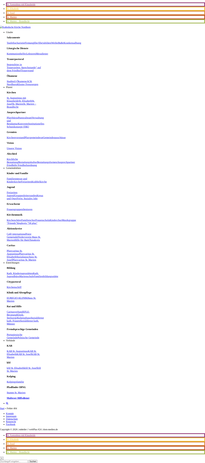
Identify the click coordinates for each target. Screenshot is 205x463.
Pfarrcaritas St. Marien (24, 259)
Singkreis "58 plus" (27, 223)
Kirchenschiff (14, 287)
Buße (61, 42)
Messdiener (42, 53)
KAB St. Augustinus (17, 351)
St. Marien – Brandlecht (18, 21)
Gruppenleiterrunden (25, 195)
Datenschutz (12, 419)
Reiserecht (11, 421)
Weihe (54, 42)
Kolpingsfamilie (15, 381)
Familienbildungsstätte (46, 276)
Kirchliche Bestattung (12, 161)
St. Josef (11, 13)
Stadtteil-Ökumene (17, 81)
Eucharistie (19, 42)
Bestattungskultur (27, 162)
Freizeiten (26, 181)
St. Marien (12, 17)
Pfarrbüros (12, 117)
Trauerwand (27, 70)
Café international (16, 234)
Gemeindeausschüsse (54, 137)
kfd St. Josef (30, 368)
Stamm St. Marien (16, 392)
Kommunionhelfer (16, 53)
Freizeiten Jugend (12, 194)
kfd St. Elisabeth (15, 368)
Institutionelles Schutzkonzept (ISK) (25, 125)
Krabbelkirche (39, 181)
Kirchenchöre (14, 220)
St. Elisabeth (13, 8)
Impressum (11, 416)
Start (2, 408)
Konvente (23, 123)
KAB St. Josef (24, 354)
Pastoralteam (25, 117)
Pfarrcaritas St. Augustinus (14, 252)
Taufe (10, 42)
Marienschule (26, 276)
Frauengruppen (15, 209)
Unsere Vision (14, 148)
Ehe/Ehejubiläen (42, 42)
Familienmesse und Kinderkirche (17, 180)
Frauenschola (42, 220)
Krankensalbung (72, 42)
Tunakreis (34, 240)
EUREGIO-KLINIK (17, 298)
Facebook (10, 424)
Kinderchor (56, 220)
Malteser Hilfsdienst (18, 398)
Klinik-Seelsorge (15, 316)
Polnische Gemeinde (28, 337)
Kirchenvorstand (16, 137)
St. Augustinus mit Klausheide (21, 4)
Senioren (27, 209)
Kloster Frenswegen (27, 84)
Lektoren (31, 53)
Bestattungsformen (47, 162)
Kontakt (10, 413)
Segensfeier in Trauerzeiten (14, 66)
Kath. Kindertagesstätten (20, 273)
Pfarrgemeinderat (34, 137)
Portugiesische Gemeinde (14, 336)
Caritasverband (15, 311)
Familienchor (28, 220)
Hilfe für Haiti (21, 240)
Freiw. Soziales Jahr (27, 198)
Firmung (29, 42)
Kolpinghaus (24, 317)
